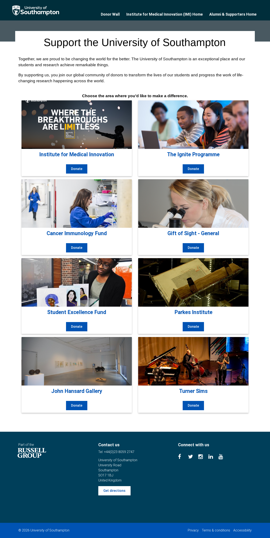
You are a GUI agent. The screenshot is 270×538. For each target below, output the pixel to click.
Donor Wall (110, 14)
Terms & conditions (216, 530)
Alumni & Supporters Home (232, 14)
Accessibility (242, 530)
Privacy (193, 530)
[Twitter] (193, 457)
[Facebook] (183, 457)
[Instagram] (203, 457)
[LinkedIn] (213, 457)
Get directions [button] (114, 491)
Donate (76, 169)
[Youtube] (224, 457)
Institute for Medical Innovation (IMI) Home (164, 14)
